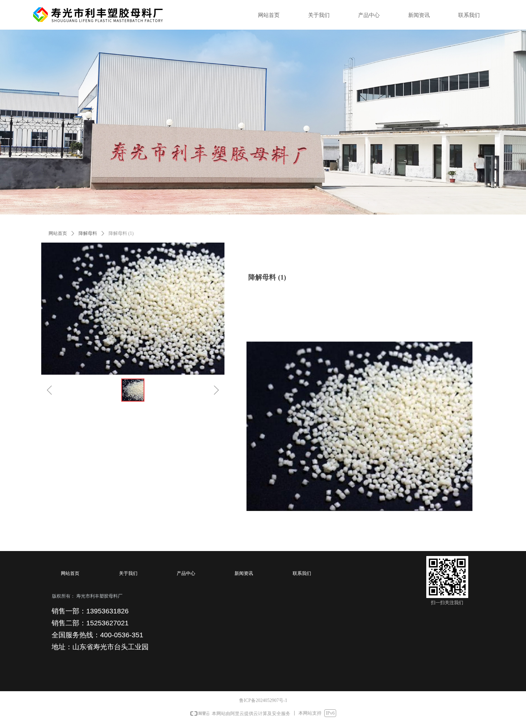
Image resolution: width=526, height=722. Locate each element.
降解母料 (88, 233)
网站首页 (58, 233)
